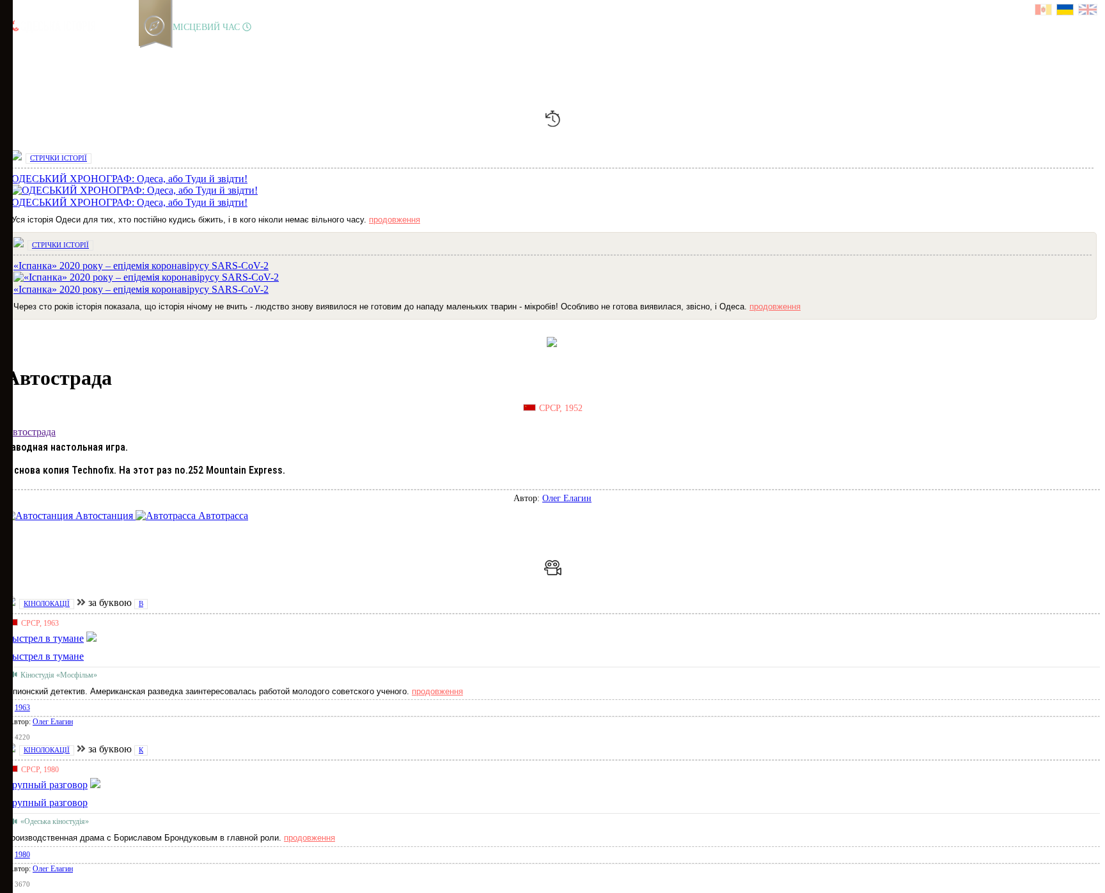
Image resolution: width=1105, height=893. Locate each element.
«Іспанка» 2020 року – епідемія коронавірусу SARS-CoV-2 (141, 289)
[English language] (1088, 11)
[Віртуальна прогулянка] (145, 54)
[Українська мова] (1065, 11)
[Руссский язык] (1044, 11)
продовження (394, 219)
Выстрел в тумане (44, 656)
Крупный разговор (46, 802)
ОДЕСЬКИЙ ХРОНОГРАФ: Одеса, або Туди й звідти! (129, 202)
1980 (22, 854)
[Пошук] (165, 54)
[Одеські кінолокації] (123, 54)
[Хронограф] (36, 54)
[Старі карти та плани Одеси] (80, 54)
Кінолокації (47, 603)
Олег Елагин (567, 498)
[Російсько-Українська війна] (58, 54)
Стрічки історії (58, 158)
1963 (22, 707)
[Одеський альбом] (101, 54)
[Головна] (14, 54)
